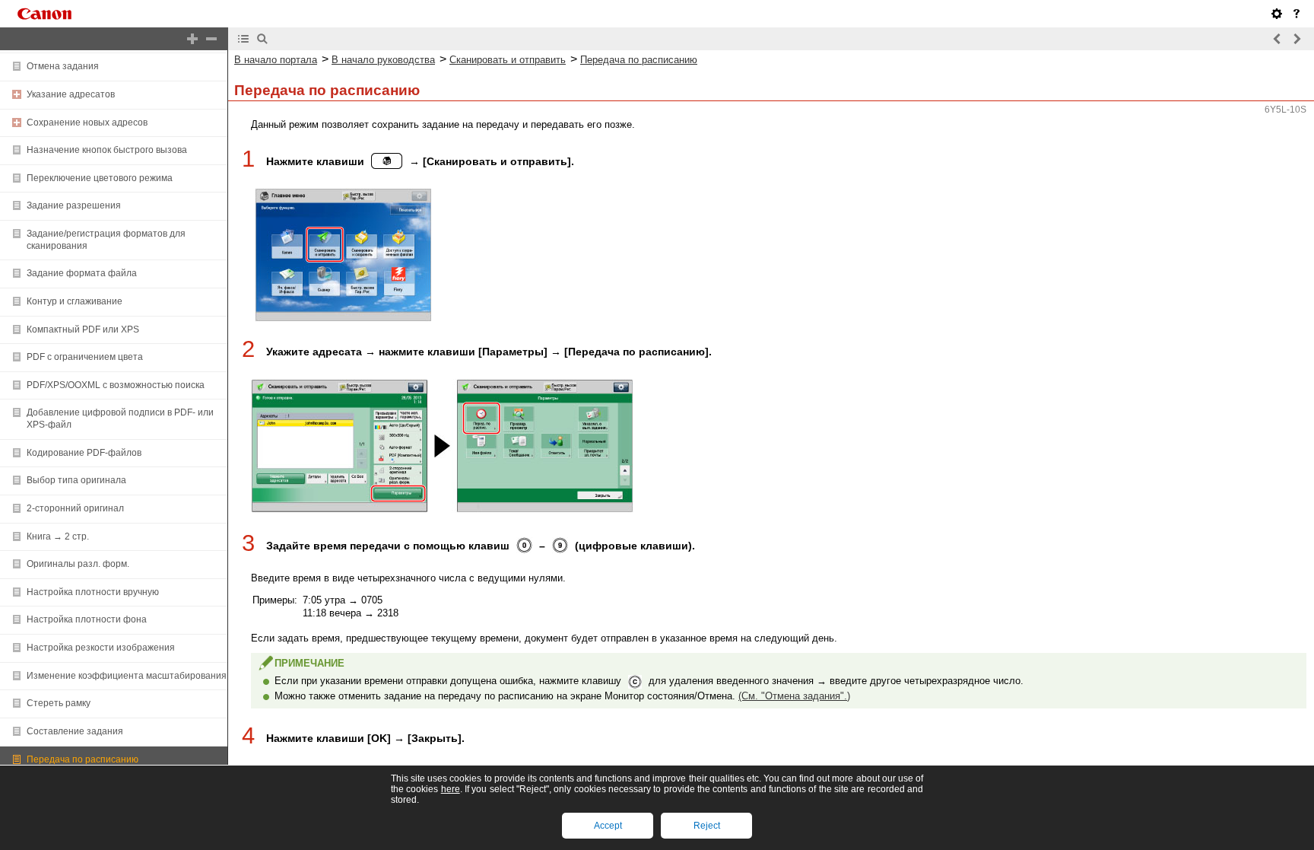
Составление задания (75, 731)
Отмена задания (63, 66)
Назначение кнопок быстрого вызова (107, 150)
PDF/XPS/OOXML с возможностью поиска (116, 385)
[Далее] (1296, 38)
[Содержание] (243, 38)
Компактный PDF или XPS (83, 329)
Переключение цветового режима (100, 178)
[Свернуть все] (211, 38)
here (450, 789)
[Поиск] (262, 38)
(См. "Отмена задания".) (794, 696)
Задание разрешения (74, 205)
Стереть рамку (58, 703)
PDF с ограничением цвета (85, 357)
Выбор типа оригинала (76, 480)
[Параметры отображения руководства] (1276, 13)
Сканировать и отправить (507, 59)
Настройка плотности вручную (93, 592)
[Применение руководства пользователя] (1296, 13)
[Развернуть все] (192, 38)
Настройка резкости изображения (101, 647)
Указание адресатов (71, 94)
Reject (707, 825)
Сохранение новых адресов (87, 122)
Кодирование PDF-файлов (84, 452)
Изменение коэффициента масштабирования (127, 675)
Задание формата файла (82, 273)
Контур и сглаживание (74, 301)
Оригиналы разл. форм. (78, 564)
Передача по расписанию (82, 759)
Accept (608, 825)
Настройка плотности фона (87, 619)
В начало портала (275, 59)
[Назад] (1277, 38)
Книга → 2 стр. (58, 536)
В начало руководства (383, 59)
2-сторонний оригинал (75, 508)
